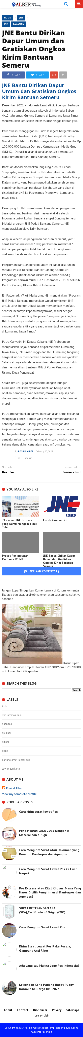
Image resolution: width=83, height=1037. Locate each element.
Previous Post (71, 472)
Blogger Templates (49, 1027)
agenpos (7, 724)
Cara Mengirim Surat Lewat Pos (42, 927)
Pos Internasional (12, 715)
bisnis (5, 751)
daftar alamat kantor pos (16, 760)
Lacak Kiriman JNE (55, 520)
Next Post (9, 472)
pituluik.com (71, 1027)
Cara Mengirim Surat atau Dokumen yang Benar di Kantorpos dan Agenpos (49, 852)
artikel (5, 742)
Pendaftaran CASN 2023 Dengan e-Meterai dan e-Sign (44, 833)
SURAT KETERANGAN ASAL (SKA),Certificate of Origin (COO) (42, 910)
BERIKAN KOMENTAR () (50, 575)
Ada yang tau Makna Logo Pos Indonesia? (49, 966)
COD (4, 706)
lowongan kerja (11, 768)
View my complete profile (19, 794)
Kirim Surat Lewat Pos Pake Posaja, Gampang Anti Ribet (45, 948)
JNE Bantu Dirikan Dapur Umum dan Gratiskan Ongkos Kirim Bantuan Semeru (33, 49)
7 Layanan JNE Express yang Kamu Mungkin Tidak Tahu (19, 523)
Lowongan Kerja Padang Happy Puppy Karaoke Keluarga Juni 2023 (46, 987)
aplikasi (6, 733)
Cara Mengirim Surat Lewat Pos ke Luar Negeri (48, 871)
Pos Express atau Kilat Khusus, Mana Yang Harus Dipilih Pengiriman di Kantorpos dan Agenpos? (50, 892)
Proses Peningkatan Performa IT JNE (15, 557)
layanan (18, 23)
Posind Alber (14, 788)
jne (6, 23)
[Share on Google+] (54, 75)
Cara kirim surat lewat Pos (38, 812)
